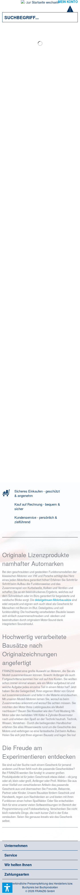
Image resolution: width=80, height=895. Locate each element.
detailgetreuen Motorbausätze (53, 600)
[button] (7, 888)
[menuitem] (8, 4)
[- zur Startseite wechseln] (40, 3)
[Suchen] (71, 17)
